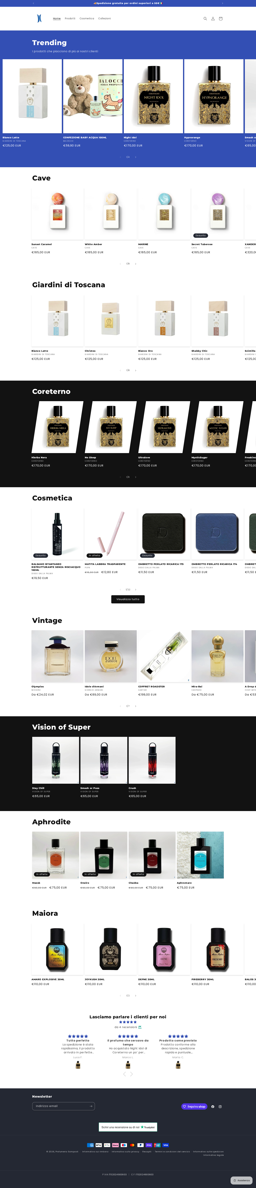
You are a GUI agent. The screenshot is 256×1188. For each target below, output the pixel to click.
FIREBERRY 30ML (203, 979)
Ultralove (144, 457)
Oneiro (84, 882)
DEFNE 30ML (146, 979)
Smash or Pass (89, 788)
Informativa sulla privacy (125, 1151)
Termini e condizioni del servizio (172, 1151)
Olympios (38, 686)
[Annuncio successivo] (222, 3)
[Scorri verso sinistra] (120, 157)
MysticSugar (200, 457)
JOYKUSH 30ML (94, 979)
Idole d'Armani (94, 686)
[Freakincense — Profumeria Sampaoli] (128, 1065)
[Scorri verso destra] (135, 157)
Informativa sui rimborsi (95, 1151)
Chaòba (133, 882)
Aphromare (184, 882)
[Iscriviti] (91, 1106)
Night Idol (130, 137)
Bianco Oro (145, 350)
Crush (132, 788)
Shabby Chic (200, 350)
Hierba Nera (39, 457)
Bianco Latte (11, 137)
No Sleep (90, 457)
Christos (90, 350)
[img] (128, 1022)
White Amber (93, 244)
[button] (205, 18)
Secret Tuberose (202, 244)
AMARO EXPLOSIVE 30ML (48, 979)
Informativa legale (213, 1155)
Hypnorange (192, 137)
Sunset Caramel (42, 244)
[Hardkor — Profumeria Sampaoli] (78, 1065)
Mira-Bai (197, 686)
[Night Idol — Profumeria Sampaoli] (178, 1065)
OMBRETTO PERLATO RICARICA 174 (214, 564)
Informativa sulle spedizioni (208, 1151)
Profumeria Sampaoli (67, 1151)
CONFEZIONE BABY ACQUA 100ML (85, 137)
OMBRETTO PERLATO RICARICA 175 (161, 564)
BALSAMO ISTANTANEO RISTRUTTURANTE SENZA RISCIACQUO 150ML (56, 567)
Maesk (36, 882)
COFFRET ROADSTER (151, 686)
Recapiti (147, 1151)
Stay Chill (38, 788)
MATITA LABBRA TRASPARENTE (105, 564)
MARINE (143, 244)
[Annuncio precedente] (33, 3)
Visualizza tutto (128, 599)
